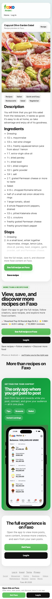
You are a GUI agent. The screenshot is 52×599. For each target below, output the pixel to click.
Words (40, 579)
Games (33, 579)
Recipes (25, 579)
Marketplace (14, 579)
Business (35, 576)
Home (6, 15)
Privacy (37, 572)
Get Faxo (25, 547)
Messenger (15, 576)
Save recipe (13, 275)
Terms (29, 572)
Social (5, 576)
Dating (26, 576)
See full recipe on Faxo (18, 267)
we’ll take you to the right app (34, 355)
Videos (45, 576)
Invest (21, 572)
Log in (13, 15)
